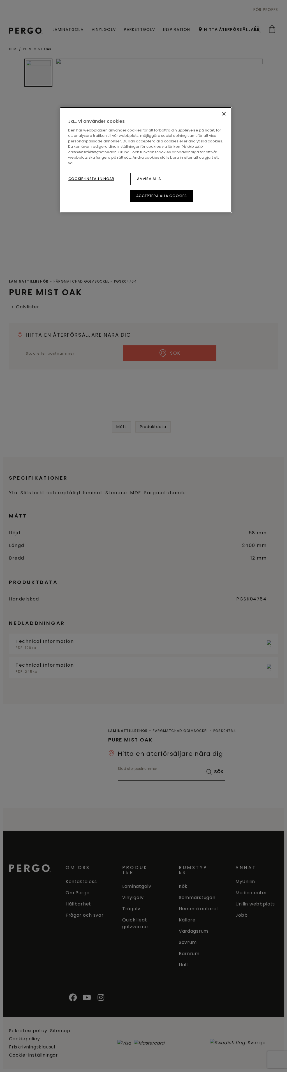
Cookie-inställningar (91, 178)
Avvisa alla (149, 178)
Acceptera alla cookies (161, 195)
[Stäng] (224, 114)
